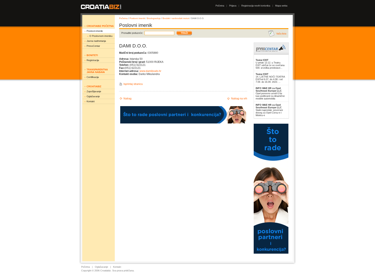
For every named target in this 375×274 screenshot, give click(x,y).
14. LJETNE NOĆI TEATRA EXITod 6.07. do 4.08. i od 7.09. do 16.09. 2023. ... (270, 78)
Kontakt (91, 101)
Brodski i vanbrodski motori (176, 18)
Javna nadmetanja (96, 41)
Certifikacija (93, 77)
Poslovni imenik (95, 31)
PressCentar (93, 46)
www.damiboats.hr (150, 71)
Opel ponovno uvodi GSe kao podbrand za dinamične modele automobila (270, 93)
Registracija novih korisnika (255, 5)
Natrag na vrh (239, 98)
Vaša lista (281, 33)
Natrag (127, 98)
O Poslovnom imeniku (100, 36)
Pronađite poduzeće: (132, 33)
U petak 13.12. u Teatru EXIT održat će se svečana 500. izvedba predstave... (270, 64)
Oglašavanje (93, 96)
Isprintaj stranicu (133, 84)
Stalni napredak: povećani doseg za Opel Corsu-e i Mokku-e (269, 110)
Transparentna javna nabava (97, 70)
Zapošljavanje (94, 91)
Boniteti (92, 55)
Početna (219, 5)
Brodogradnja (154, 18)
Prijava (232, 5)
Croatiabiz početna (100, 26)
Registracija (93, 60)
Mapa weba (281, 5)
